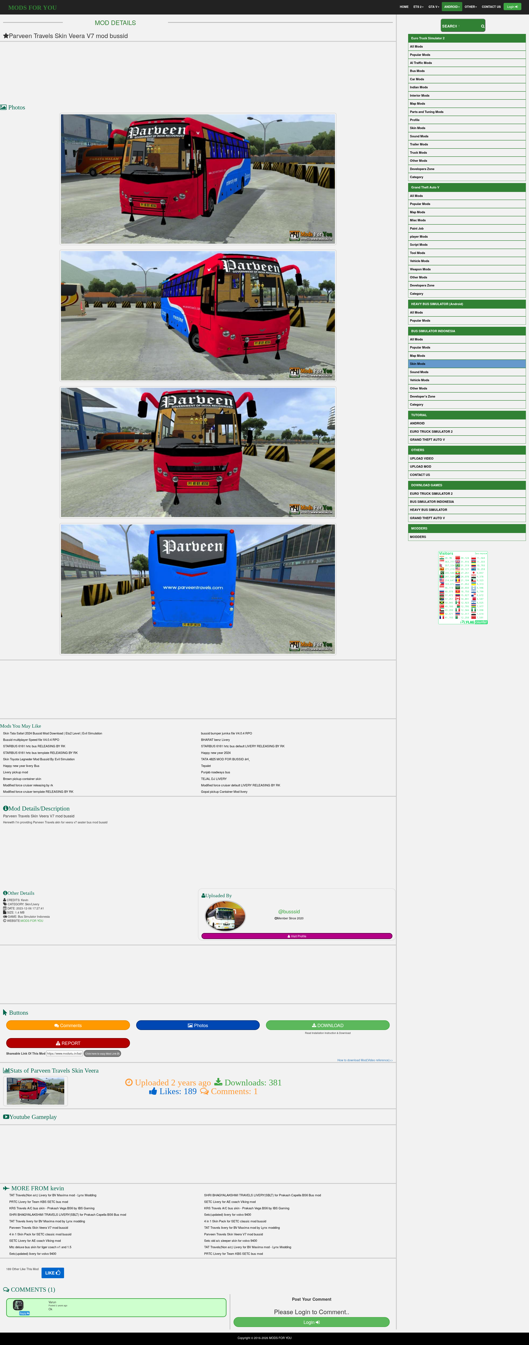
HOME (404, 7)
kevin (57, 1188)
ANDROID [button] (451, 7)
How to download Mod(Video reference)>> (365, 1060)
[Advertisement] (124, 71)
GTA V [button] (433, 7)
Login (511, 6)
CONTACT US (491, 7)
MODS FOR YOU (32, 7)
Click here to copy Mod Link (101, 1053)
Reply (23, 1313)
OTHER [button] (470, 7)
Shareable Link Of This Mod (25, 1053)
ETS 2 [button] (417, 7)
